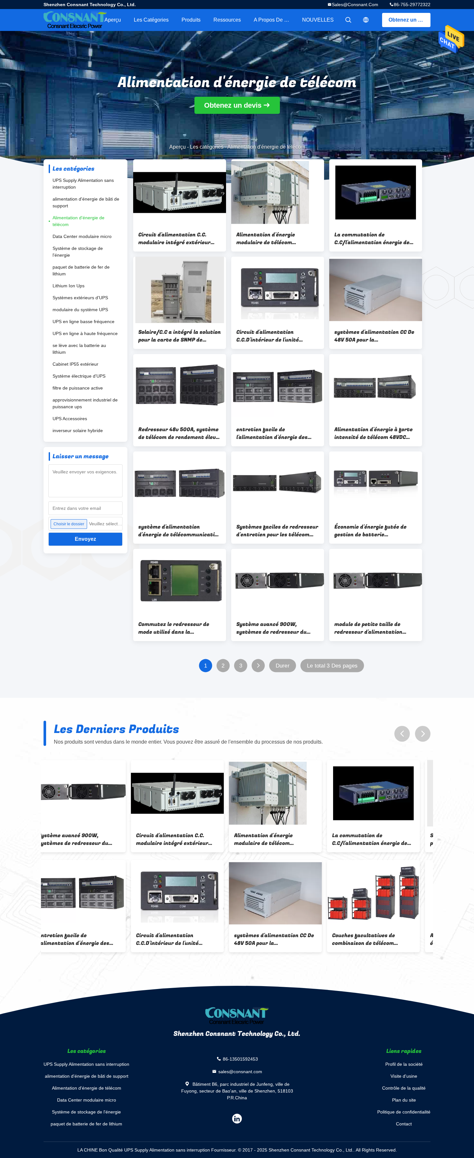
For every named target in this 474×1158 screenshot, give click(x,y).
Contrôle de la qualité (404, 1088)
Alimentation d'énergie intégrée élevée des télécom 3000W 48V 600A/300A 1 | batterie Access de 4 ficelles (384, 939)
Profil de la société (404, 1064)
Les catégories (151, 20)
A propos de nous (275, 20)
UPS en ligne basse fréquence (83, 321)
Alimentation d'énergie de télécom (78, 221)
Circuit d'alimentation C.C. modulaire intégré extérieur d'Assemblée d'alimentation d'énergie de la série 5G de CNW (178, 238)
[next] (422, 734)
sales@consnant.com (355, 4)
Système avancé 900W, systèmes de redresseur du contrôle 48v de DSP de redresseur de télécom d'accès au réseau (275, 628)
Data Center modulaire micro (82, 236)
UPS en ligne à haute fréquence (85, 333)
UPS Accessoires (70, 418)
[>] (258, 665)
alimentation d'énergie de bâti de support (86, 202)
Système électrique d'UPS (79, 376)
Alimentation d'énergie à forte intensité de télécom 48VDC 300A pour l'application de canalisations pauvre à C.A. (373, 433)
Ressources (227, 20)
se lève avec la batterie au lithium (79, 349)
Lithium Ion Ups (68, 285)
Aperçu (112, 20)
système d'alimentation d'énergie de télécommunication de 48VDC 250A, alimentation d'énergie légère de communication (179, 531)
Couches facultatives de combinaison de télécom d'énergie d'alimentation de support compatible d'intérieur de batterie (284, 939)
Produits (191, 20)
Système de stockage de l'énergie (78, 252)
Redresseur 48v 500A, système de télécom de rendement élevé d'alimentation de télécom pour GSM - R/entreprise (178, 433)
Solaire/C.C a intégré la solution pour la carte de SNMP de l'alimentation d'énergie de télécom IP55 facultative (179, 336)
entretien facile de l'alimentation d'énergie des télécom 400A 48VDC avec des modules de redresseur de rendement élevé (274, 433)
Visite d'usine (403, 1076)
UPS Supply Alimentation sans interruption (83, 184)
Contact (404, 1123)
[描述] (366, 20)
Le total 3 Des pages (332, 666)
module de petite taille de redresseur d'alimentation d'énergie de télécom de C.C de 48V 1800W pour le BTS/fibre (372, 628)
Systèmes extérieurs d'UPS (80, 297)
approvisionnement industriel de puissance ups (85, 403)
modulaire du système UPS (80, 309)
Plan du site (404, 1100)
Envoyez (85, 539)
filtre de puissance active (78, 388)
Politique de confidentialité (403, 1111)
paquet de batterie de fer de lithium (81, 270)
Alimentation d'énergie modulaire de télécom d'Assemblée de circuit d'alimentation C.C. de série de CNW (275, 238)
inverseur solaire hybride (78, 430)
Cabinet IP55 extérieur (75, 364)
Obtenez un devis (409, 20)
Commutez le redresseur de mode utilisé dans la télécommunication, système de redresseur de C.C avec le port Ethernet (176, 628)
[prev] (402, 734)
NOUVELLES (318, 20)
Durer (283, 666)
